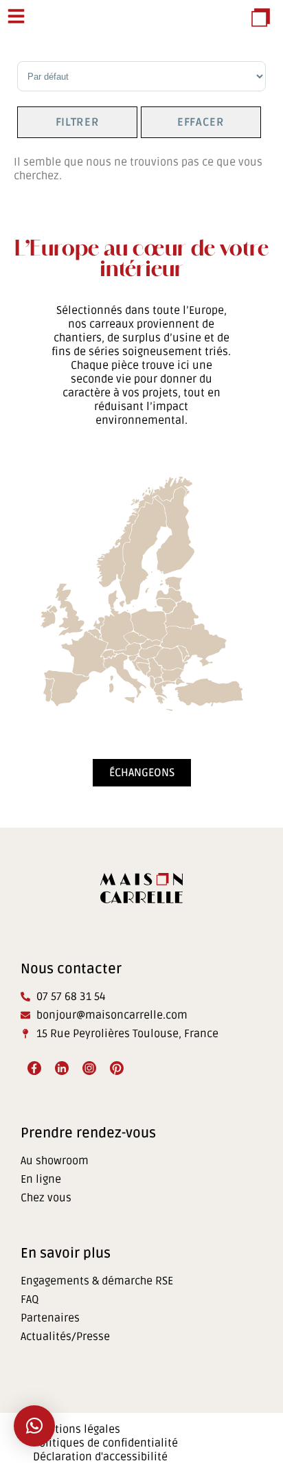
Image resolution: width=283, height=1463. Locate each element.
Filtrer (77, 122)
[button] (34, 1426)
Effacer (200, 122)
